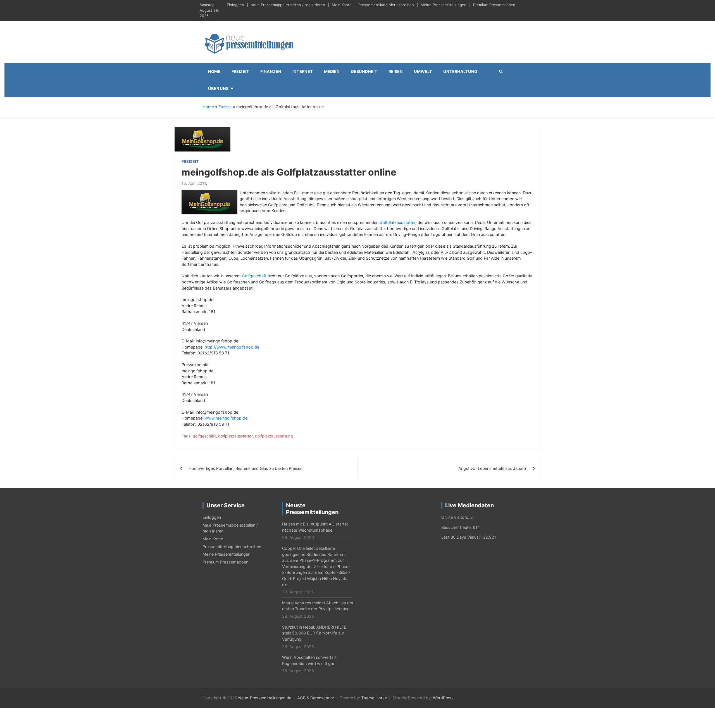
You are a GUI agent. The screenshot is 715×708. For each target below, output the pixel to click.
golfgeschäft (204, 436)
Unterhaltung (460, 71)
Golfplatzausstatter (397, 222)
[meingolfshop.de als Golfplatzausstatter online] (202, 138)
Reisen (396, 71)
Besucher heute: (457, 527)
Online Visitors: (455, 517)
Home (214, 71)
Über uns (218, 88)
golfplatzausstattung (274, 436)
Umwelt (423, 71)
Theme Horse (374, 697)
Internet (302, 71)
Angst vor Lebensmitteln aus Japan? (492, 468)
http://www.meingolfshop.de (232, 347)
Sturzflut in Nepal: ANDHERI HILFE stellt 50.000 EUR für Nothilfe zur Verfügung (314, 633)
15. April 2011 (194, 183)
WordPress (443, 697)
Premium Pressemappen (494, 5)
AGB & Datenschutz (315, 697)
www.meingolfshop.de (226, 418)
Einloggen (235, 5)
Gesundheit (364, 71)
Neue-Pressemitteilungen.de (264, 697)
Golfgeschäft (254, 275)
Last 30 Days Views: (461, 537)
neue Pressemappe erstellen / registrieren (288, 5)
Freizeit (240, 71)
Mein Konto (342, 5)
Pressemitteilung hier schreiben (386, 5)
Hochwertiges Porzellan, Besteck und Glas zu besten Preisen (245, 468)
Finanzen (270, 71)
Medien (332, 71)
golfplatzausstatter (235, 436)
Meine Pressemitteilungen (443, 5)
